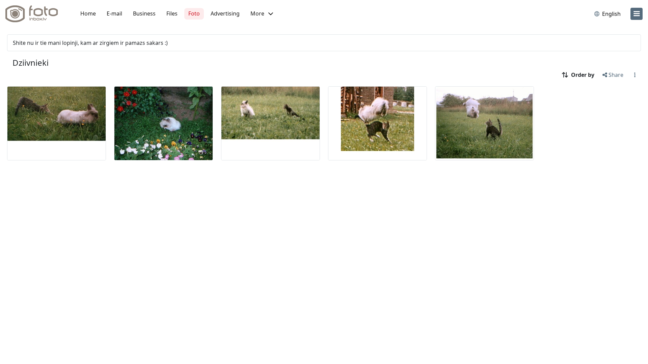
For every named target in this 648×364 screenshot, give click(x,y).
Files (172, 13)
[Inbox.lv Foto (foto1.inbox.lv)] (35, 13)
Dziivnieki (30, 62)
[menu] (636, 14)
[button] (261, 14)
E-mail (114, 13)
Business (144, 13)
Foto (194, 13)
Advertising (225, 13)
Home (88, 13)
